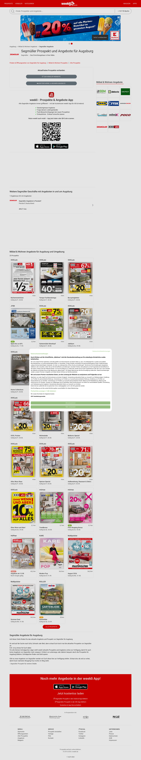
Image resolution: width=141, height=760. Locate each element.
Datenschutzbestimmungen (101, 351)
